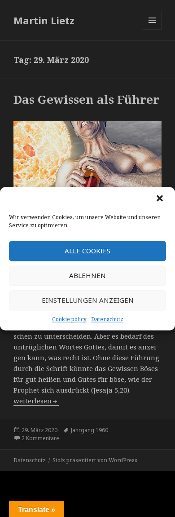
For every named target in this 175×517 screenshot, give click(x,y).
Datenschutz (107, 319)
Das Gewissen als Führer (86, 99)
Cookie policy (69, 319)
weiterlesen (36, 400)
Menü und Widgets (152, 29)
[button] (160, 199)
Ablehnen (87, 275)
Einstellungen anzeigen (88, 300)
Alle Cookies (87, 250)
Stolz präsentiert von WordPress (94, 460)
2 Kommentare (40, 438)
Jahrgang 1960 (89, 430)
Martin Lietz (43, 20)
